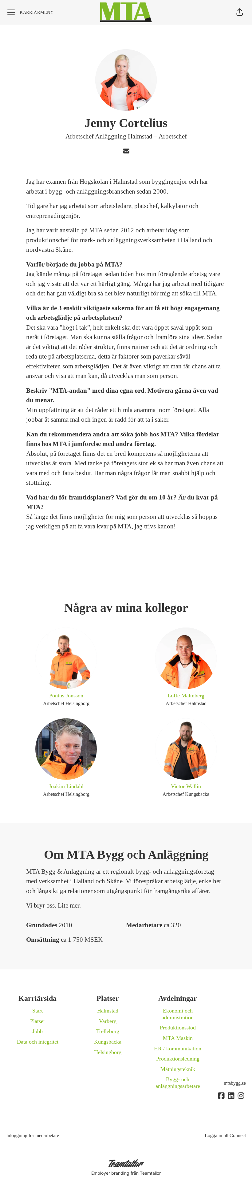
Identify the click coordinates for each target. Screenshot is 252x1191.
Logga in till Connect (225, 1135)
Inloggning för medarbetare (32, 1135)
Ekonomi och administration (178, 1014)
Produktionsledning (177, 1059)
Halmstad (107, 1011)
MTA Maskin (178, 1038)
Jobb (37, 1031)
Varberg (107, 1021)
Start (37, 1011)
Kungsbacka (107, 1042)
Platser (37, 1021)
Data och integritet (37, 1042)
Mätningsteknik (177, 1069)
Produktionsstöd (178, 1028)
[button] (239, 12)
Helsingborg (107, 1052)
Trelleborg (107, 1031)
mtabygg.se (235, 1083)
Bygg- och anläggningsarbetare (178, 1082)
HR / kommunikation (177, 1048)
